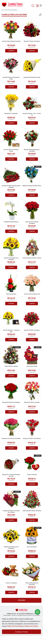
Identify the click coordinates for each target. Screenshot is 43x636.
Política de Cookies (31, 626)
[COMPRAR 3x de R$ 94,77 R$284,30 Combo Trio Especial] (11, 571)
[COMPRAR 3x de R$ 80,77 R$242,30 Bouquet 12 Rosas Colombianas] (31, 427)
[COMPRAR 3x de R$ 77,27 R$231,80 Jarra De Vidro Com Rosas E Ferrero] (11, 138)
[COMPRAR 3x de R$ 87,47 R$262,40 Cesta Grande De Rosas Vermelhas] (31, 499)
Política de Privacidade (15, 626)
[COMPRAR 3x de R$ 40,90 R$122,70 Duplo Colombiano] (11, 282)
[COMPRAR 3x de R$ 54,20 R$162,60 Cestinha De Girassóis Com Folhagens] (11, 535)
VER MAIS (21, 600)
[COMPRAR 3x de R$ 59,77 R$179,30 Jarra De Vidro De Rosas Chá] (31, 282)
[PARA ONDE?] (33, 6)
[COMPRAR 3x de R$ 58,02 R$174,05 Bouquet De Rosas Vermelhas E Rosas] (11, 66)
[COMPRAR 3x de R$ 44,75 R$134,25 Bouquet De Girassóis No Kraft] (31, 66)
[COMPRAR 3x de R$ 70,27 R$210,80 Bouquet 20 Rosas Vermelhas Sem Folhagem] (11, 174)
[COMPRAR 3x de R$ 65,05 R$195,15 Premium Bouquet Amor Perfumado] (31, 571)
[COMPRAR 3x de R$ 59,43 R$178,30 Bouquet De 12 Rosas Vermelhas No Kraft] (11, 463)
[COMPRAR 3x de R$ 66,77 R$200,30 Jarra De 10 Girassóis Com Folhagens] (11, 246)
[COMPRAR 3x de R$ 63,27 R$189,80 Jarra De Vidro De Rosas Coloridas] (11, 30)
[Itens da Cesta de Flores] (37, 6)
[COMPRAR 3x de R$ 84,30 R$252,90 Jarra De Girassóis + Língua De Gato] (11, 318)
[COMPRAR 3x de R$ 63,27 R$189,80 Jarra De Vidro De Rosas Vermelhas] (31, 210)
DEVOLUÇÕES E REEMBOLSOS (25, 613)
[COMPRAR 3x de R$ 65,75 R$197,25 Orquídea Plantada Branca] (11, 210)
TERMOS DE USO (11, 613)
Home (3, 10)
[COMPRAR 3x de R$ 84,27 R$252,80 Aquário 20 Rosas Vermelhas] (31, 318)
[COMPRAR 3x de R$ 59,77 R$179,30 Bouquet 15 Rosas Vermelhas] (31, 30)
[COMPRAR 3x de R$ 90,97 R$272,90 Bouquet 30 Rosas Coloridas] (31, 391)
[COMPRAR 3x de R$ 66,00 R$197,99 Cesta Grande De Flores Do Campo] (31, 246)
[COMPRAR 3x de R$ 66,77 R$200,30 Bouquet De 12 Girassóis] (11, 102)
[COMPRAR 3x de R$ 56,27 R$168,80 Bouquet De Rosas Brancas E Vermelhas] (31, 138)
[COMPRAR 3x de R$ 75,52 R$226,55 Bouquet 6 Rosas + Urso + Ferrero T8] (31, 102)
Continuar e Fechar (21, 632)
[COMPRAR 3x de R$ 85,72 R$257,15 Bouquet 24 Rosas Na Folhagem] (11, 391)
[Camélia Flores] (22, 610)
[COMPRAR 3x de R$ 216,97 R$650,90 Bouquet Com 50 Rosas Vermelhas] (11, 427)
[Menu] (41, 5)
